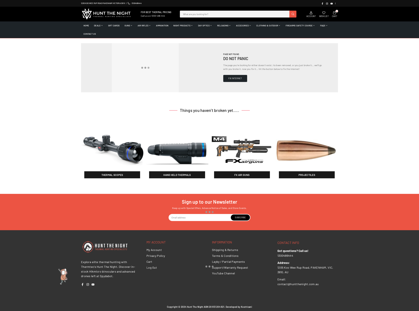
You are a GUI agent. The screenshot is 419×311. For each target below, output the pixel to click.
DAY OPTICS (204, 25)
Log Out (151, 267)
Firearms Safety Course (299, 25)
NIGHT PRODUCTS (182, 25)
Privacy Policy (155, 256)
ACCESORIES (242, 25)
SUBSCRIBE (240, 217)
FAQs (322, 25)
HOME (86, 25)
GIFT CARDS (114, 25)
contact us (89, 34)
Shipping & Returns (225, 250)
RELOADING (223, 25)
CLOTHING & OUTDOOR (267, 25)
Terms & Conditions (225, 256)
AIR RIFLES (143, 25)
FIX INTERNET (235, 78)
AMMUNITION (162, 25)
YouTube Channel (223, 273)
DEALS (97, 25)
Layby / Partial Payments (228, 261)
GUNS (127, 25)
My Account (154, 250)
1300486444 (137, 3)
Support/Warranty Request (230, 267)
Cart (149, 261)
